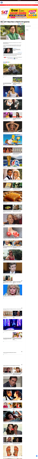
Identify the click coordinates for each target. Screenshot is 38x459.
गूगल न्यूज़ (13, 58)
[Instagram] (19, 0)
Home (1, 20)
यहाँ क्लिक (11, 57)
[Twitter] (18, 0)
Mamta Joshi (2, 23)
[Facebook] (17, 0)
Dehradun (3, 20)
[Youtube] (20, 0)
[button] (37, 2)
